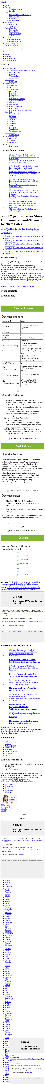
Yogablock (12, 121)
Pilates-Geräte (9, 80)
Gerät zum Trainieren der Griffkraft (20, 110)
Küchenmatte (13, 108)
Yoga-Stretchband (15, 131)
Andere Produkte (10, 28)
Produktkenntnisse (15, 41)
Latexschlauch (14, 32)
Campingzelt (13, 142)
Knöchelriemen (14, 95)
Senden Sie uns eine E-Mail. (10, 286)
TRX (11, 87)
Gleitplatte (12, 127)
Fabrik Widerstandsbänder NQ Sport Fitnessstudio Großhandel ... (24, 675)
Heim (7, 5)
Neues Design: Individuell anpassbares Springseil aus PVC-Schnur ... (22, 161)
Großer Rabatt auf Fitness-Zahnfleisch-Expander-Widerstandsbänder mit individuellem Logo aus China (20, 589)
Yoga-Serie (13, 26)
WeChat (3, 811)
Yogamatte (12, 116)
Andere (11, 36)
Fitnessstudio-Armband (17, 99)
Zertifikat (12, 11)
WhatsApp (4, 809)
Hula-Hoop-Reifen (15, 106)
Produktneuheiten (15, 39)
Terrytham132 (5, 807)
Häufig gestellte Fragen (12, 43)
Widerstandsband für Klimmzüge (20, 15)
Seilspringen (13, 85)
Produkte (8, 56)
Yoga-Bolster (13, 129)
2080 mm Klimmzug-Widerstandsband (22, 70)
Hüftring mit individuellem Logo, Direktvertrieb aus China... (23, 722)
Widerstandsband (10, 13)
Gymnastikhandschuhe (16, 101)
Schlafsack (12, 140)
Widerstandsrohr (14, 20)
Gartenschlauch (14, 135)
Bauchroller (13, 91)
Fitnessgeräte (13, 30)
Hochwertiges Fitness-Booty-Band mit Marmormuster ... (23, 689)
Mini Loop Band (14, 17)
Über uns (8, 7)
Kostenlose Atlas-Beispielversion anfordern (15, 779)
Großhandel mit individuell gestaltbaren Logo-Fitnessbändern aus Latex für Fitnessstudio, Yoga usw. (24, 173)
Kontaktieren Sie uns (12, 45)
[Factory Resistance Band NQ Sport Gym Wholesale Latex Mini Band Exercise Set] (24, 670)
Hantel (11, 97)
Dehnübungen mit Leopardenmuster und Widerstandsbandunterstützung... (23, 706)
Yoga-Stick (13, 118)
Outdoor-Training (15, 34)
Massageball (13, 102)
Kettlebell (12, 93)
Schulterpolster (14, 89)
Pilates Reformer (10, 22)
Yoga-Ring (12, 123)
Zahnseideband (14, 78)
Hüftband (12, 18)
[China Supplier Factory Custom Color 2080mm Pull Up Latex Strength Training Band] (24, 656)
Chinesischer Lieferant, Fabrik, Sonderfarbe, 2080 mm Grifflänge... (24, 661)
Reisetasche (13, 138)
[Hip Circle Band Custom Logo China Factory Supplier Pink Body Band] (24, 717)
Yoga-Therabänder (15, 114)
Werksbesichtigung (15, 9)
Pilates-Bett (13, 24)
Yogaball (12, 119)
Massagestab (13, 104)
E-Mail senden (5, 805)
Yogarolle (12, 125)
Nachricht (8, 37)
